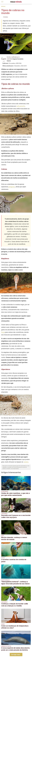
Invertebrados (5, 580)
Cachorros (4, 513)
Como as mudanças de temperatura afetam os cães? (14, 627)
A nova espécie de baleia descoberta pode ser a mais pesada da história (15, 649)
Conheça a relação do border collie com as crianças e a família (14, 605)
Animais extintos (6, 646)
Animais (3, 6)
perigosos (11, 187)
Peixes (3, 557)
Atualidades (4, 491)
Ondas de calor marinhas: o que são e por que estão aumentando (15, 494)
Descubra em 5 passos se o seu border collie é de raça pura (16, 516)
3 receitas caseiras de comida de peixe (13, 560)
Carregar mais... (16, 654)
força (3, 332)
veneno (26, 462)
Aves (2, 535)
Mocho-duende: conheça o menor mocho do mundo (14, 538)
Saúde (3, 624)
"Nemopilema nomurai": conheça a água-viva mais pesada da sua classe (15, 583)
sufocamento (21, 106)
